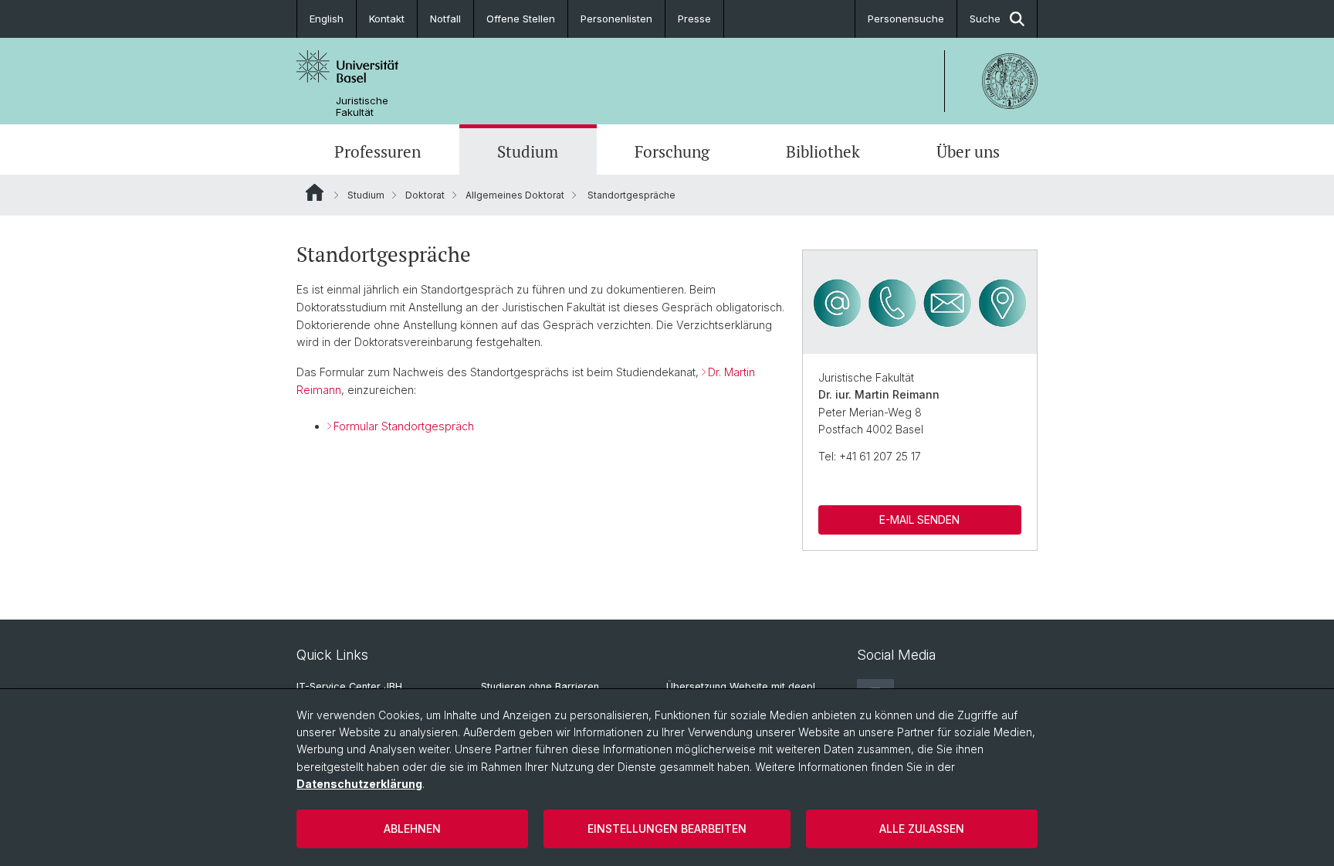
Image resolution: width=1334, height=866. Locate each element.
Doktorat (425, 195)
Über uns (968, 151)
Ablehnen (412, 828)
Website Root (314, 192)
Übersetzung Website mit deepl (740, 686)
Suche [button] (985, 18)
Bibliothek (823, 151)
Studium (527, 151)
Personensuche (906, 18)
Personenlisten (616, 18)
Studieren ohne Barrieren (540, 686)
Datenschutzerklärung (359, 783)
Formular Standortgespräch (404, 426)
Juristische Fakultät (362, 106)
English (327, 18)
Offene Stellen (520, 18)
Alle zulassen (921, 828)
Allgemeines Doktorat (515, 195)
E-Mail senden (919, 519)
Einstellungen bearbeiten (667, 828)
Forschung (672, 151)
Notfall (445, 18)
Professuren (377, 151)
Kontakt (387, 18)
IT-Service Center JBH (349, 686)
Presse (694, 18)
